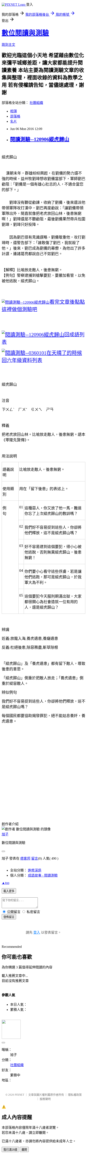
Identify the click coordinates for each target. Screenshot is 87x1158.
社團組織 (36, 103)
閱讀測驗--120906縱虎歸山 (39, 139)
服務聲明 (45, 1099)
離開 (24, 1149)
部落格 (15, 116)
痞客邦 (25, 858)
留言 (34, 858)
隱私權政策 (75, 1094)
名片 (13, 121)
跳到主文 (8, 44)
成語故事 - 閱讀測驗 (43, 875)
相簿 (13, 111)
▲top (5, 883)
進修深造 (34, 870)
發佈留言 (8, 917)
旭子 (5, 834)
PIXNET (19, 1094)
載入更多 (8, 891)
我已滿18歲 (10, 1149)
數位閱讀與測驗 (25, 33)
